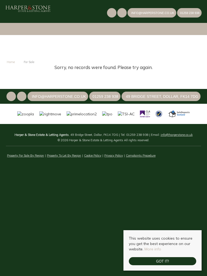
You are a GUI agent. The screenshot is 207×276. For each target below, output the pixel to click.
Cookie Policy (92, 155)
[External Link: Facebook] (112, 13)
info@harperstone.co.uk (177, 135)
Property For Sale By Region (25, 155)
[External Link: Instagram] (122, 13)
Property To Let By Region (64, 155)
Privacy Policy (113, 155)
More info (152, 249)
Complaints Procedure (141, 155)
